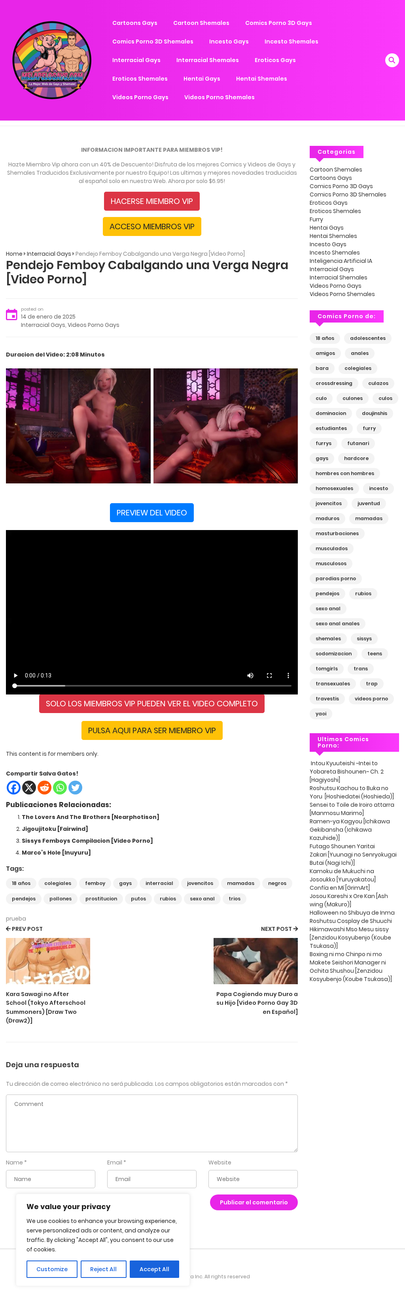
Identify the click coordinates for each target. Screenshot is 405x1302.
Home (14, 254)
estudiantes (331, 428)
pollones (60, 898)
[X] (29, 787)
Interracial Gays (136, 60)
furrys (323, 443)
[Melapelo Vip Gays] (52, 60)
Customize (52, 1269)
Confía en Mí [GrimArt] (340, 888)
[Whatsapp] (60, 787)
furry (369, 428)
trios (234, 898)
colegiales (57, 883)
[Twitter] (75, 787)
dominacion (331, 413)
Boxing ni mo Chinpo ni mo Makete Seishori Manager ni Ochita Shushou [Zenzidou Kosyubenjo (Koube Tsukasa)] (351, 966)
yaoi (321, 713)
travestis (327, 698)
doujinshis (374, 413)
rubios (168, 898)
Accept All (154, 1269)
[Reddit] (44, 787)
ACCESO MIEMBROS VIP (152, 226)
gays (125, 883)
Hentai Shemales (261, 79)
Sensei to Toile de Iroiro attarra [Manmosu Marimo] (352, 809)
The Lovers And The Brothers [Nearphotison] (90, 817)
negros (277, 883)
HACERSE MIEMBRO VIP (152, 201)
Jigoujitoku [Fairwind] (55, 829)
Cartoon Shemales (201, 23)
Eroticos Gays (275, 60)
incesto (378, 488)
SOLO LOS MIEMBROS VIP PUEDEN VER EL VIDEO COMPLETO (152, 703)
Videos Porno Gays (140, 97)
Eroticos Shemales (140, 79)
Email (114, 1162)
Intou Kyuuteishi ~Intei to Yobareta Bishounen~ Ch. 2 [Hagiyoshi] (347, 771)
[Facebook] (14, 787)
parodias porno (336, 578)
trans (361, 668)
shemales (328, 638)
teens (374, 653)
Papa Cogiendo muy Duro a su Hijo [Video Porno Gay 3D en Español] (257, 1003)
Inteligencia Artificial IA (341, 261)
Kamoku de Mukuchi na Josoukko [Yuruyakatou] (343, 875)
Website (219, 1162)
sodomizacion (334, 653)
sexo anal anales (338, 623)
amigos (325, 353)
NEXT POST (276, 929)
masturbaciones (337, 533)
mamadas (240, 883)
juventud (369, 503)
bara (322, 368)
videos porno (371, 698)
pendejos (24, 898)
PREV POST (27, 929)
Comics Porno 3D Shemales (152, 41)
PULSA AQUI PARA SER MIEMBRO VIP (152, 730)
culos (385, 398)
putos (138, 898)
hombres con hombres (345, 473)
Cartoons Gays (134, 23)
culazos (378, 383)
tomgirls (327, 668)
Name (14, 1162)
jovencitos (200, 883)
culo (321, 398)
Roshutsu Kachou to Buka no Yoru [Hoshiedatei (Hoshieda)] (352, 792)
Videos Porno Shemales (219, 97)
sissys (364, 638)
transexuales (333, 683)
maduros (327, 518)
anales (360, 353)
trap (372, 683)
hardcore (356, 458)
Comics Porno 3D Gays (278, 23)
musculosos (331, 563)
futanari (358, 443)
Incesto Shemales (291, 41)
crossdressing (334, 383)
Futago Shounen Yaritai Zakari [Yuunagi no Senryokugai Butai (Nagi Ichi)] (353, 854)
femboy (95, 883)
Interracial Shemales (207, 60)
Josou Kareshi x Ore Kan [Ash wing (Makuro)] (349, 900)
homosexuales (334, 488)
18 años (21, 883)
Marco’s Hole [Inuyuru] (56, 853)
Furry (316, 219)
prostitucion (101, 898)
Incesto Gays (229, 41)
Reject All (103, 1269)
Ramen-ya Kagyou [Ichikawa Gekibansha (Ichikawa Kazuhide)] (350, 829)
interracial (159, 883)
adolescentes (368, 338)
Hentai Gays (202, 79)
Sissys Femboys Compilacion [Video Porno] (87, 841)
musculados (332, 548)
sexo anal (202, 898)
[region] (103, 1240)
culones (353, 398)
